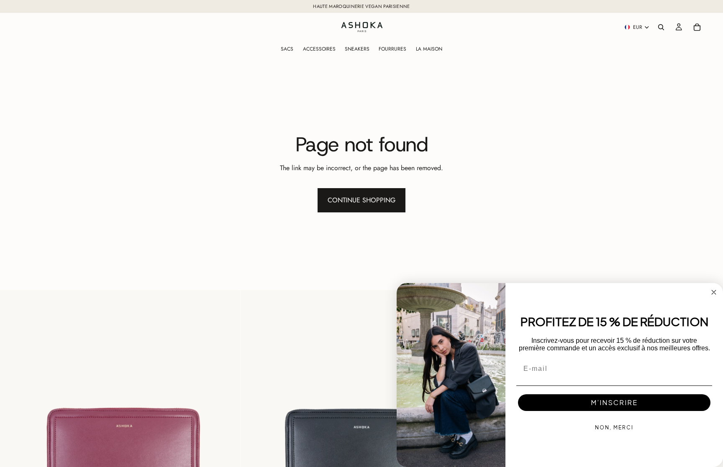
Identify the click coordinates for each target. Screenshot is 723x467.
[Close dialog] (714, 292)
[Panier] (697, 27)
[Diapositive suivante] (228, 410)
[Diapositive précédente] (12, 410)
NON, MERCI (614, 427)
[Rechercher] (661, 27)
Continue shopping (361, 200)
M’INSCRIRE (614, 402)
